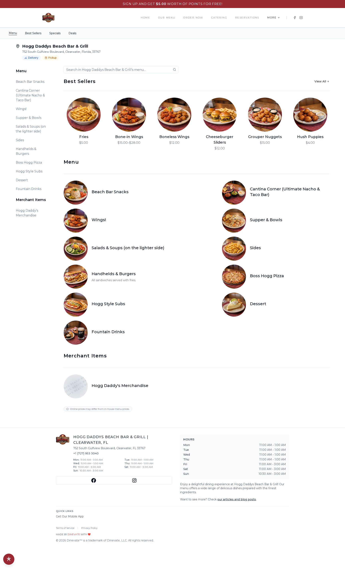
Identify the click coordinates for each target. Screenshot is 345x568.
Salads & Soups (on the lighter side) (31, 129)
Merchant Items (31, 200)
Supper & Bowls (28, 118)
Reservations (247, 17)
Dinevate (74, 534)
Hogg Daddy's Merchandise (27, 213)
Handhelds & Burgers (26, 151)
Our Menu (166, 17)
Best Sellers (33, 33)
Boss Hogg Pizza (29, 162)
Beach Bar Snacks (30, 82)
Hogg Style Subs (29, 171)
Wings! (21, 109)
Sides (20, 140)
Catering (219, 17)
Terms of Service (65, 527)
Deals (72, 33)
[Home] (48, 17)
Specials (54, 33)
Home (145, 17)
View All (320, 81)
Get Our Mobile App (70, 516)
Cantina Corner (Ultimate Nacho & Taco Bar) (30, 95)
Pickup (52, 57)
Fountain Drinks (28, 189)
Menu (13, 33)
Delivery (33, 57)
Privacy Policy (89, 527)
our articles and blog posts (236, 499)
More (272, 17)
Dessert (22, 180)
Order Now (193, 17)
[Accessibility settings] (8, 559)
